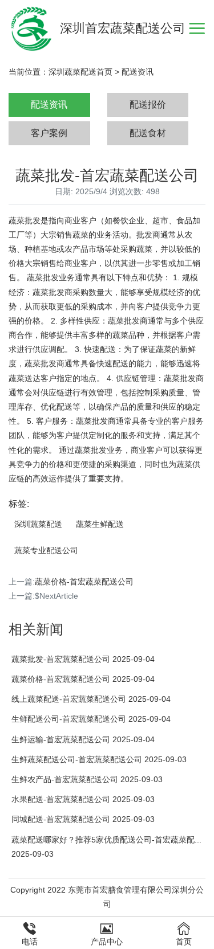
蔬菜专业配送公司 (46, 550)
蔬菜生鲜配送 (100, 524)
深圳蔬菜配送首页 (80, 71)
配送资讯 (138, 71)
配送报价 (148, 104)
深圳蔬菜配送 (38, 524)
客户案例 (49, 133)
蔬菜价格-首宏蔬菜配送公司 (84, 581)
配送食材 (148, 133)
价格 (17, 263)
